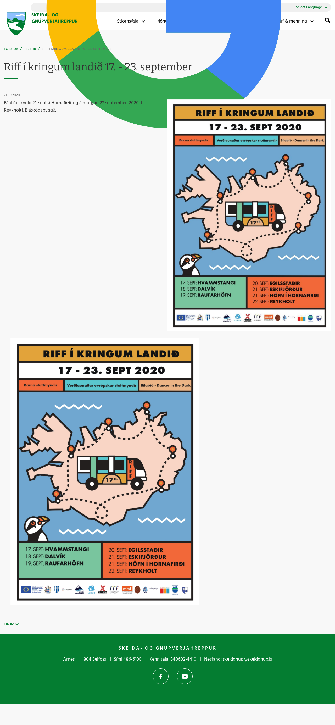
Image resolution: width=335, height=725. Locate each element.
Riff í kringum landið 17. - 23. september (76, 49)
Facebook (161, 676)
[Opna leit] (327, 20)
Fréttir (30, 49)
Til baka (12, 624)
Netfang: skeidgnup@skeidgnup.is (238, 659)
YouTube (185, 676)
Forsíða (11, 49)
